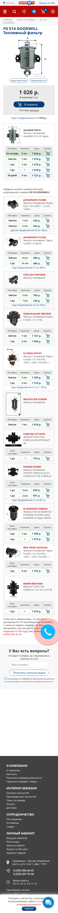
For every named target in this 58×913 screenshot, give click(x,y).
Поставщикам (14, 819)
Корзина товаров (16, 852)
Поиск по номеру (15, 800)
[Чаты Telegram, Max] (48, 902)
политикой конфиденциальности (37, 681)
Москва (10, 3)
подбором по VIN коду (15, 631)
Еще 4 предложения (29, 118)
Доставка (11, 807)
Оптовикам (12, 822)
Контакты (11, 774)
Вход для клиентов (16, 838)
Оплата (10, 804)
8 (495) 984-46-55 (23, 870)
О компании (13, 770)
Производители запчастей (21, 796)
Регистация (12, 841)
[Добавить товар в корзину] (48, 153)
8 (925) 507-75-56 (23, 874)
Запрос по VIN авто (17, 849)
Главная (7, 19)
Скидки (10, 826)
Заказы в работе (15, 845)
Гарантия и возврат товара (21, 781)
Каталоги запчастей (17, 792)
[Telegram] (34, 12)
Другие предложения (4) (29, 230)
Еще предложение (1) (29, 267)
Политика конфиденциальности (24, 777)
